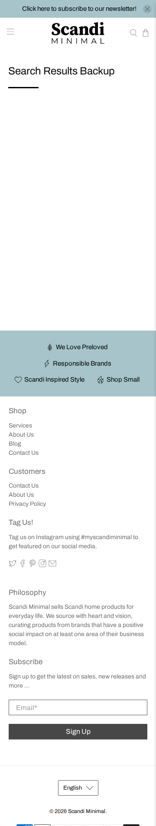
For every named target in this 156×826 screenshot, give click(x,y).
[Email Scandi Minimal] (52, 565)
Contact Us (24, 453)
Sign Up (78, 731)
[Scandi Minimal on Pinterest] (32, 565)
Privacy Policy (27, 504)
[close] (147, 9)
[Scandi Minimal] (78, 33)
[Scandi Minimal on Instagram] (42, 565)
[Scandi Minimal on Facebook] (22, 565)
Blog (15, 443)
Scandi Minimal (86, 811)
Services (20, 425)
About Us (21, 434)
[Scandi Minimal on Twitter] (12, 565)
